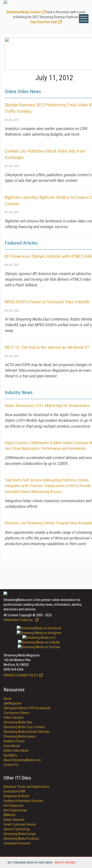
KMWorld (9, 815)
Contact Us (11, 765)
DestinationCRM (14, 791)
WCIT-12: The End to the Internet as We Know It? (47, 347)
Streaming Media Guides (20, 736)
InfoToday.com (14, 805)
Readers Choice (14, 741)
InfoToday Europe (15, 810)
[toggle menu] (83, 18)
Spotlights (10, 755)
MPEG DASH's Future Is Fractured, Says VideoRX (47, 302)
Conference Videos (16, 713)
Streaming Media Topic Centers (24, 727)
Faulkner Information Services (23, 801)
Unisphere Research (17, 843)
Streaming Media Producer (21, 838)
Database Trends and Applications (26, 787)
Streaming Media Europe (20, 834)
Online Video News (16, 750)
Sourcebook (12, 746)
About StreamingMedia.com (22, 760)
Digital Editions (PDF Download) (27, 708)
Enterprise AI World (16, 796)
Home (8, 699)
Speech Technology (17, 829)
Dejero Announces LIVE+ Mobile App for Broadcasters (47, 405)
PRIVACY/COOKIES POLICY (21, 675)
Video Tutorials (14, 717)
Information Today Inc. (19, 620)
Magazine (12, 703)
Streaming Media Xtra (18, 722)
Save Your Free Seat (43, 22)
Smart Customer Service (20, 824)
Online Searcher (14, 820)
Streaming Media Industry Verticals (27, 732)
